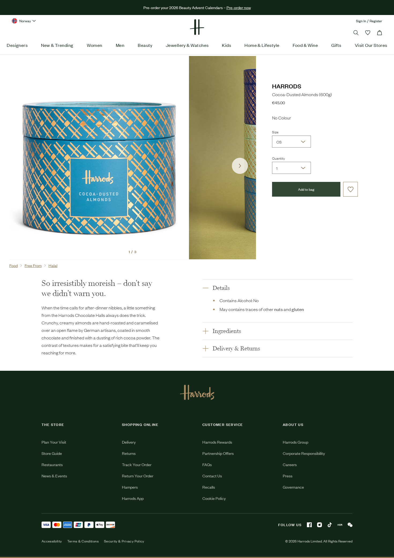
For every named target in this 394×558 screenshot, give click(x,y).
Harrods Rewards (217, 442)
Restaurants (52, 464)
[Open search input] (356, 33)
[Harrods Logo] (197, 392)
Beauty (145, 45)
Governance (293, 487)
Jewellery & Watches (187, 45)
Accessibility (52, 541)
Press (287, 475)
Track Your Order (136, 464)
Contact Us (212, 475)
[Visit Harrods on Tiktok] (329, 524)
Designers (17, 45)
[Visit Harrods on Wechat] (350, 524)
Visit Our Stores (371, 45)
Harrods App (133, 498)
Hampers (130, 487)
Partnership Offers (218, 453)
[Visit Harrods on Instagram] (319, 524)
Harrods (286, 86)
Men (120, 45)
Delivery (129, 442)
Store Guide (52, 453)
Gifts (336, 45)
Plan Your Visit (54, 442)
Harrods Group (295, 442)
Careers (290, 464)
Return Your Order (137, 475)
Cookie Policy (214, 498)
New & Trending (57, 45)
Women (94, 45)
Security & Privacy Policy (124, 541)
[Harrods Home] (197, 27)
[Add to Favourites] (350, 189)
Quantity (278, 158)
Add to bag (306, 189)
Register (376, 20)
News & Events (54, 475)
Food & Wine (305, 45)
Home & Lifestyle (261, 45)
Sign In (361, 20)
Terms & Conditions (83, 541)
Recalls (208, 487)
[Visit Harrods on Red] (339, 524)
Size (275, 131)
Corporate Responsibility (304, 453)
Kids (226, 45)
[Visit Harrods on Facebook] (309, 524)
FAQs (207, 464)
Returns (129, 453)
